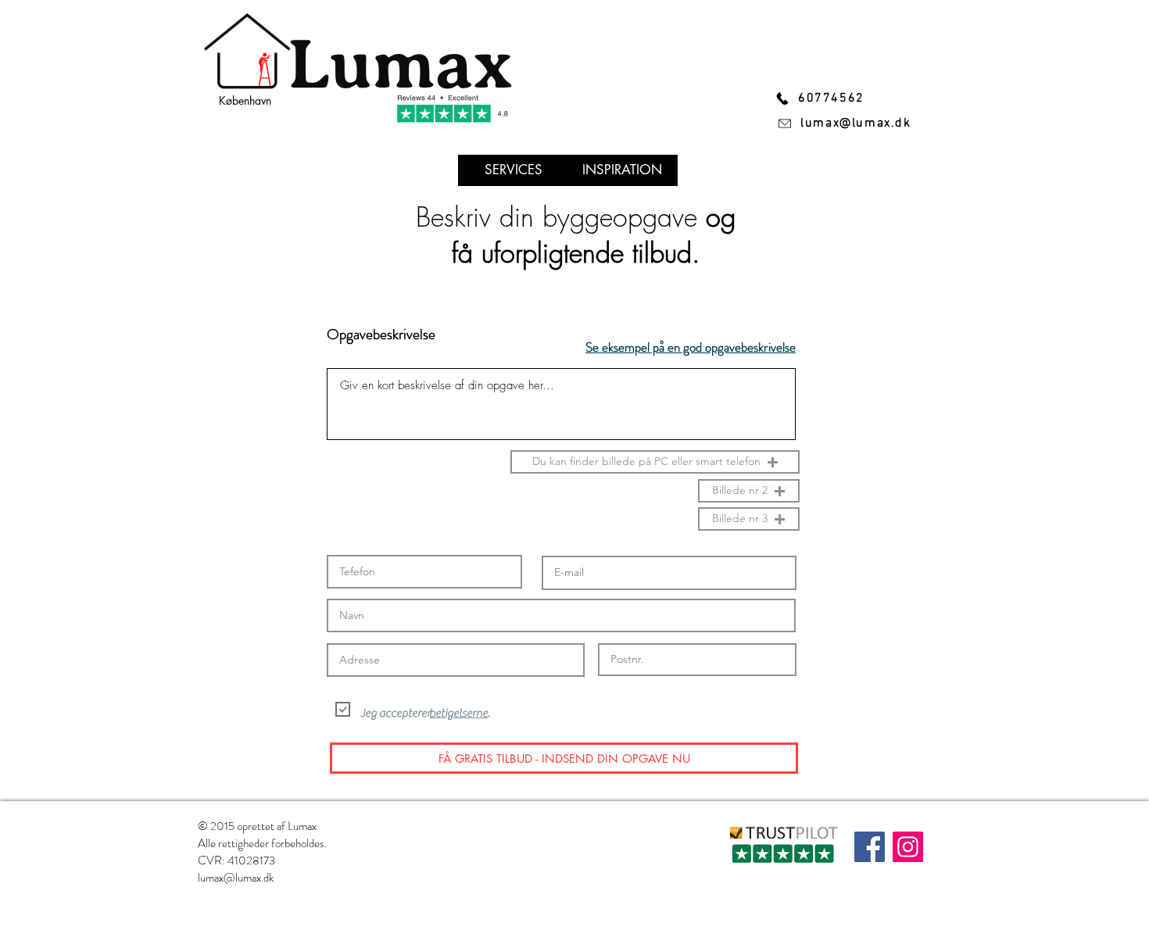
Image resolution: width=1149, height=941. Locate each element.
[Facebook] (869, 847)
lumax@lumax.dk (236, 877)
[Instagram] (908, 847)
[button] (655, 462)
